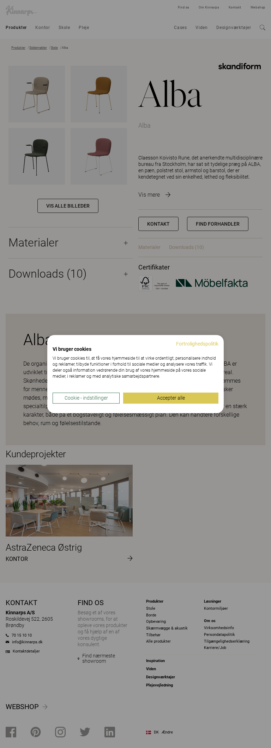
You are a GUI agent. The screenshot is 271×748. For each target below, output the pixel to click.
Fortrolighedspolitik (197, 344)
